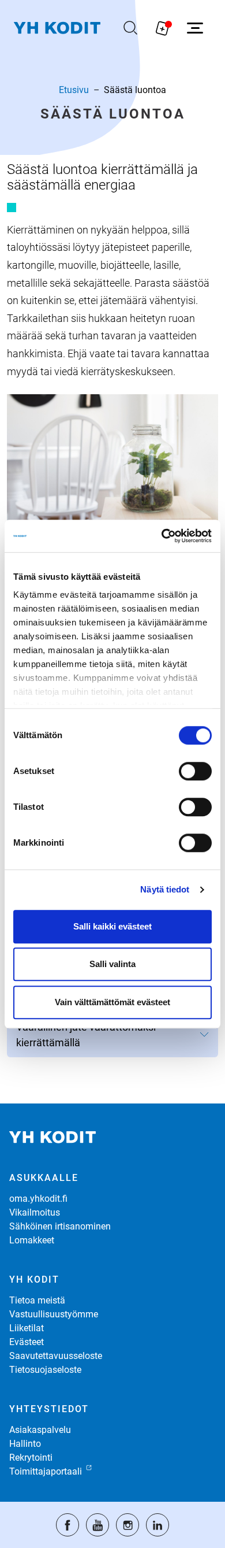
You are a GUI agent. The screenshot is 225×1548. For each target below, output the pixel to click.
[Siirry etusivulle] (57, 28)
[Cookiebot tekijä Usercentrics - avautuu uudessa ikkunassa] (162, 535)
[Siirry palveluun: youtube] (97, 1524)
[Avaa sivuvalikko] (195, 28)
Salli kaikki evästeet (112, 926)
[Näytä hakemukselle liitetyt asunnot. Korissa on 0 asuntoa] (163, 28)
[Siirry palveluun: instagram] (127, 1524)
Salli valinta (112, 964)
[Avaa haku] (130, 28)
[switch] (195, 771)
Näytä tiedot (164, 889)
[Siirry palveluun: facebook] (67, 1524)
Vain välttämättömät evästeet (112, 1002)
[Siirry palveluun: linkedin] (157, 1524)
